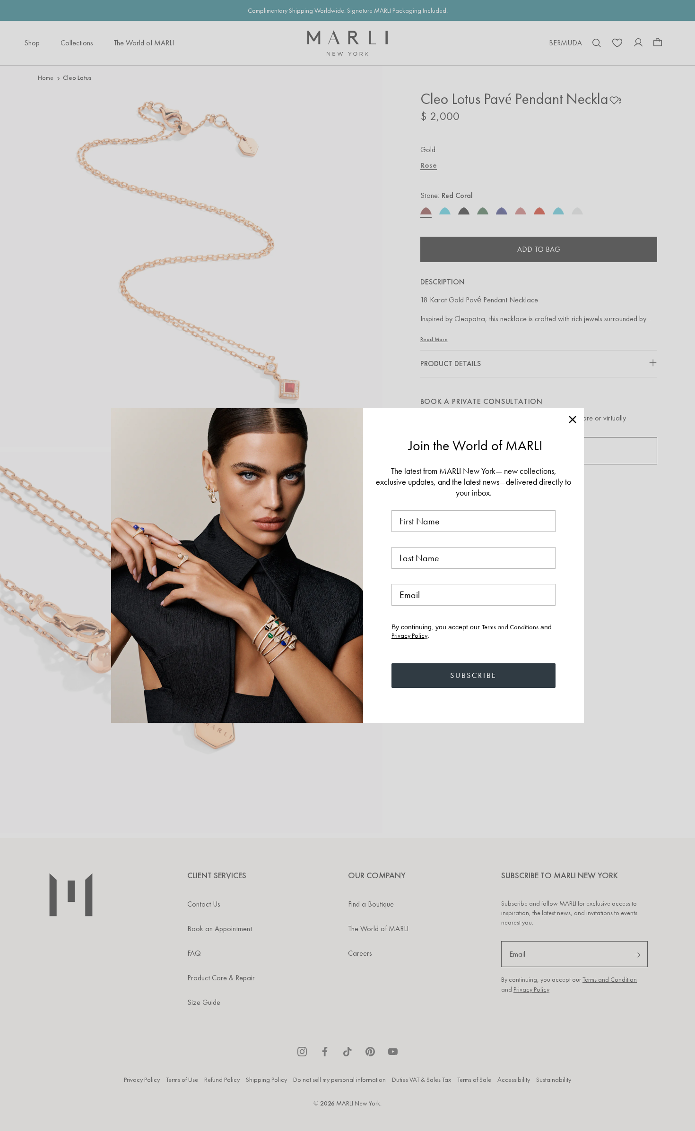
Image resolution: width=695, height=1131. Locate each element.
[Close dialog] (572, 419)
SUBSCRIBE (473, 675)
